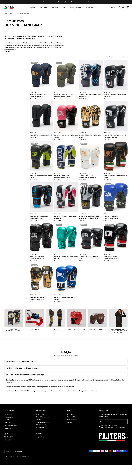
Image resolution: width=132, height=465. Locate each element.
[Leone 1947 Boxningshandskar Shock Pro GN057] (116, 75)
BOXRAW (33, 7)
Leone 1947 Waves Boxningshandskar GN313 (41, 177)
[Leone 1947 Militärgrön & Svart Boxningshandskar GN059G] (66, 75)
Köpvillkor (70, 414)
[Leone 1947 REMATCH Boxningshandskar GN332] (116, 237)
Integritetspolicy (72, 419)
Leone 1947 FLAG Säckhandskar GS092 (88, 257)
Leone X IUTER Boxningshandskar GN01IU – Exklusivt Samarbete (89, 217)
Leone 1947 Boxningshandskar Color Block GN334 (65, 217)
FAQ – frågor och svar (42, 417)
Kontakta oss (40, 414)
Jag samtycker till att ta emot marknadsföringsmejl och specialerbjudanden (113, 426)
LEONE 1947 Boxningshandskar (13, 329)
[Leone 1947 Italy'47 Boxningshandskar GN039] (116, 156)
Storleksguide (40, 427)
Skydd (64, 7)
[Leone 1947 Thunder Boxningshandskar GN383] (66, 116)
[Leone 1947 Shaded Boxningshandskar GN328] (66, 237)
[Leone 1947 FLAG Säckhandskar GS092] (91, 237)
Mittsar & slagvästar (97, 329)
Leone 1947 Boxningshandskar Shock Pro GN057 (115, 95)
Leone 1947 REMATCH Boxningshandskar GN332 (111, 257)
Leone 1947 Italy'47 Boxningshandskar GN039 (115, 177)
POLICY (69, 410)
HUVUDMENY (9, 410)
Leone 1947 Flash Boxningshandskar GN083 (65, 298)
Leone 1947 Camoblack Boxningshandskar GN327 (37, 257)
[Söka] (123, 7)
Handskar (55, 7)
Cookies (69, 422)
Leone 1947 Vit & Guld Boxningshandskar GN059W (87, 177)
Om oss (38, 419)
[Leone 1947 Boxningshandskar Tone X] (41, 116)
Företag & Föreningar (42, 422)
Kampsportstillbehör (76, 7)
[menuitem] (33, 7)
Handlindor (34, 329)
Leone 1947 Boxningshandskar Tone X (41, 135)
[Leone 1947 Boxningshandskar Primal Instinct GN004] (91, 75)
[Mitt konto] (119, 7)
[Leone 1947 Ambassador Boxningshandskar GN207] (116, 197)
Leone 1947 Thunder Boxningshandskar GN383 (66, 136)
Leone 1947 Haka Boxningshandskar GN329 (90, 136)
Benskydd (55, 329)
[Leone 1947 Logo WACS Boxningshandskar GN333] (66, 156)
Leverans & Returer (73, 417)
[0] (126, 7)
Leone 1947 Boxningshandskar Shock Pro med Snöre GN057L (115, 136)
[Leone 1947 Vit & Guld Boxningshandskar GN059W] (91, 156)
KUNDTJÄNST (41, 410)
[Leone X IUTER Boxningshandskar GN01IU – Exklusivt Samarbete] (91, 197)
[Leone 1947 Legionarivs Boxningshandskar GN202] (41, 278)
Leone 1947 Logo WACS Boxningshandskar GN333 (62, 177)
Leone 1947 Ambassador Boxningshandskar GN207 (111, 217)
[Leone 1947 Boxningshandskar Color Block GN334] (66, 197)
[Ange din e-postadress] (126, 421)
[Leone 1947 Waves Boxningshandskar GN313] (41, 156)
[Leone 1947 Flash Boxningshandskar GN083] (66, 278)
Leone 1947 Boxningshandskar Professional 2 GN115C (39, 217)
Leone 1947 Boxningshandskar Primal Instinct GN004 (90, 95)
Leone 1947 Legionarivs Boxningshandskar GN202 (37, 298)
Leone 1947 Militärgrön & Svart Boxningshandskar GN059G (63, 95)
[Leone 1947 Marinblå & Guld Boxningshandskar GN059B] (41, 75)
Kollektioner (90, 7)
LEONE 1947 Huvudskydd (76, 329)
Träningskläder (44, 7)
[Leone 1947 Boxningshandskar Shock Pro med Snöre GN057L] (116, 116)
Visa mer (7, 51)
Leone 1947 (33, 92)
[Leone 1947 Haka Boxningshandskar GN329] (91, 116)
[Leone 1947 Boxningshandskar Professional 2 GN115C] (41, 197)
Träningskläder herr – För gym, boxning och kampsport (118, 330)
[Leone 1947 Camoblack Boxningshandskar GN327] (41, 237)
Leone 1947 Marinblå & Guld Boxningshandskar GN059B (38, 95)
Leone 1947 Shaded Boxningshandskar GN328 (65, 257)
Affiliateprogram (41, 425)
